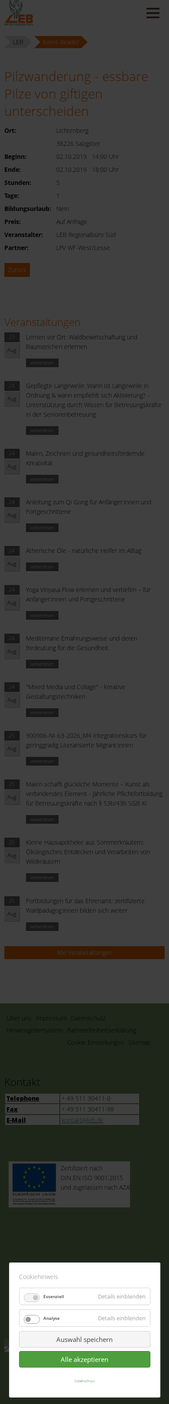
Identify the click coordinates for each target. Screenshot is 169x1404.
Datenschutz (85, 1380)
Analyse (51, 1318)
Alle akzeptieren (84, 1359)
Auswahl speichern (84, 1339)
